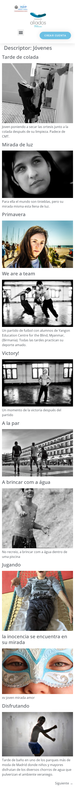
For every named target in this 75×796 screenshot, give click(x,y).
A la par (10, 423)
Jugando (11, 564)
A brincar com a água (26, 482)
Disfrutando (15, 705)
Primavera (14, 214)
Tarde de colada (20, 57)
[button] (20, 32)
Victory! (10, 353)
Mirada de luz (17, 144)
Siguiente (64, 783)
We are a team (18, 273)
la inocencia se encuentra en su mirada (34, 639)
